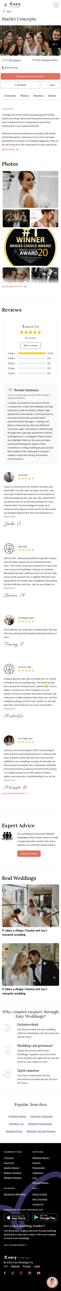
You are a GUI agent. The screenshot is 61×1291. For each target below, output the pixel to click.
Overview (10, 95)
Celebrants (37, 1172)
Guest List (9, 1162)
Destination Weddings (15, 1194)
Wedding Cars (16, 1123)
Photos (24, 95)
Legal (37, 1266)
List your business (14, 1245)
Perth (9, 11)
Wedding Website (13, 1177)
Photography (38, 1167)
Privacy (27, 1266)
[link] (5, 1273)
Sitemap (15, 1266)
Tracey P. (14, 644)
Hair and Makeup (40, 1182)
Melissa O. (16, 787)
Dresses (36, 1162)
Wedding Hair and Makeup (41, 1131)
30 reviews (14, 59)
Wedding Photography (40, 1123)
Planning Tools (13, 1152)
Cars (34, 1177)
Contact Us (38, 1204)
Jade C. (13, 524)
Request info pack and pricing (30, 76)
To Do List (9, 1157)
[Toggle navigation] (5, 5)
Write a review (30, 345)
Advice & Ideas (39, 1194)
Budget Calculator (13, 1172)
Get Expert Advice (29, 853)
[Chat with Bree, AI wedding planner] (52, 1282)
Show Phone (11, 67)
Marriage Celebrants (41, 1116)
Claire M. (15, 595)
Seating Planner (11, 1167)
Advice (52, 95)
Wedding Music (14, 1131)
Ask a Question (40, 1199)
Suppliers (37, 1152)
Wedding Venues (17, 1116)
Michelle (14, 716)
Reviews (38, 95)
